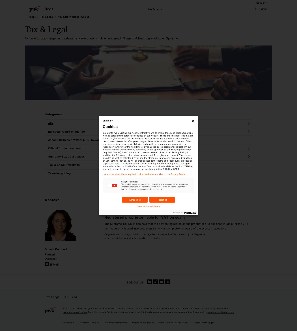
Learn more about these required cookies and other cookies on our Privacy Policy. (144, 174)
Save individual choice (148, 206)
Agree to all (135, 199)
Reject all (162, 199)
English (107, 120)
